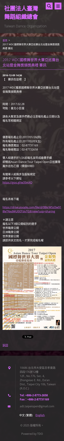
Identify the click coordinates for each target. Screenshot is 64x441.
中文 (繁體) (26, 415)
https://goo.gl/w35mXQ (17, 182)
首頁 (5, 40)
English (40, 415)
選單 (58, 6)
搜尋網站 (49, 6)
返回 (5, 345)
